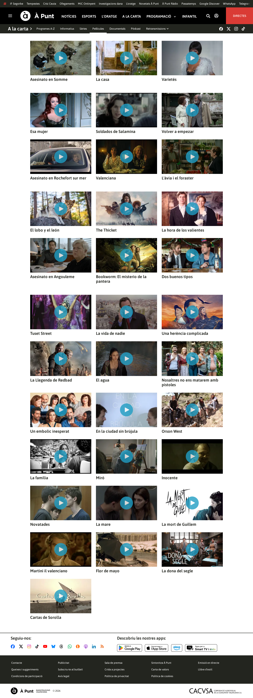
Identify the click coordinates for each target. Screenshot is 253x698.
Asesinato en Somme (49, 79)
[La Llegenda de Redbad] (60, 358)
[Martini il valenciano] (60, 549)
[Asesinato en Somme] (60, 58)
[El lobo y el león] (60, 209)
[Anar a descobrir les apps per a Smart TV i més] (201, 648)
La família (39, 478)
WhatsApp (229, 3)
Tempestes (33, 3)
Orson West (172, 431)
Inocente (170, 478)
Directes (239, 15)
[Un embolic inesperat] (60, 410)
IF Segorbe (16, 3)
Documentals (117, 28)
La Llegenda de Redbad (51, 380)
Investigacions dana (111, 3)
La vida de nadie (110, 333)
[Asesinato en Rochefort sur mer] (60, 156)
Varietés (169, 79)
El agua (102, 380)
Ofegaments (67, 3)
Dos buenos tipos (177, 276)
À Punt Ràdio (170, 3)
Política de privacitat (117, 676)
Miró (100, 478)
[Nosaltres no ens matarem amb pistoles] (192, 358)
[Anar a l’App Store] (156, 648)
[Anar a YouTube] (46, 646)
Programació (159, 16)
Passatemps (189, 3)
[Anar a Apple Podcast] (86, 646)
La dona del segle (177, 571)
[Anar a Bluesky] (54, 646)
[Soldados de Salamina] (126, 110)
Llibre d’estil (205, 669)
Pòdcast (136, 28)
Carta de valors (160, 669)
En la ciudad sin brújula (117, 431)
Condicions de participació (26, 676)
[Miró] (126, 456)
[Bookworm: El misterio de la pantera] (126, 255)
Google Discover (209, 3)
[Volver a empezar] (192, 110)
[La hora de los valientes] (192, 209)
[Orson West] (192, 410)
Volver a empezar (178, 131)
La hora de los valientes (183, 230)
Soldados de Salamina (115, 131)
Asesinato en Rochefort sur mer (58, 178)
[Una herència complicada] (192, 312)
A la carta (131, 16)
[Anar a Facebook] (13, 646)
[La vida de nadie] (126, 312)
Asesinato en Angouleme (52, 276)
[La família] (60, 456)
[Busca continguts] (208, 16)
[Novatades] (60, 503)
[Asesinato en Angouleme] (60, 255)
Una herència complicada (185, 333)
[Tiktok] (243, 29)
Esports (89, 16)
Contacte (16, 662)
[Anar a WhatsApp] (70, 646)
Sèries (83, 28)
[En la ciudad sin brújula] (126, 410)
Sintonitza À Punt (161, 662)
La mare (103, 524)
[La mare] (126, 503)
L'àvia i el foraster (178, 178)
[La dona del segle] (192, 549)
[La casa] (126, 58)
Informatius (67, 28)
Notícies (68, 16)
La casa (102, 79)
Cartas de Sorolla (45, 617)
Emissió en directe (208, 662)
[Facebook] (221, 29)
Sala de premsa (113, 662)
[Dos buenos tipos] (192, 255)
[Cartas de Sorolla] (60, 596)
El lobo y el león (44, 230)
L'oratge (131, 3)
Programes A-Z (45, 28)
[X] (229, 29)
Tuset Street (41, 333)
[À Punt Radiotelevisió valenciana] (30, 690)
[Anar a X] (21, 646)
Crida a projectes (114, 669)
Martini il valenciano (48, 571)
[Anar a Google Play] (129, 648)
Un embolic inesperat (49, 431)
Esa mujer (39, 131)
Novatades (40, 524)
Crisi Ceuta (49, 3)
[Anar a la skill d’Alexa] (176, 648)
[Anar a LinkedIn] (94, 646)
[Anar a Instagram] (30, 646)
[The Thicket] (126, 209)
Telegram (244, 3)
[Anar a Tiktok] (37, 646)
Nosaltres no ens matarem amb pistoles (190, 382)
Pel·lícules (98, 28)
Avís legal (63, 676)
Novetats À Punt (149, 3)
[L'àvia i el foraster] (192, 156)
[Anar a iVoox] (78, 646)
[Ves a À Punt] (37, 16)
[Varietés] (192, 58)
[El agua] (126, 358)
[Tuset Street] (60, 312)
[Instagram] (236, 29)
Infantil (189, 16)
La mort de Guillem (179, 524)
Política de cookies (162, 676)
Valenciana (106, 178)
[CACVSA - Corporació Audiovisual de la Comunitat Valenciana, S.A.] (215, 690)
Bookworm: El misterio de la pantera (121, 279)
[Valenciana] (126, 156)
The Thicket (106, 230)
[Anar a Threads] (62, 646)
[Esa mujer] (60, 110)
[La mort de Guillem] (192, 503)
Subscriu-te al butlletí (70, 669)
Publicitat (63, 662)
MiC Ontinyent (86, 3)
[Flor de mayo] (126, 549)
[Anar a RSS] (103, 646)
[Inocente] (192, 456)
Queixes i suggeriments (25, 669)
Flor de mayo (107, 571)
